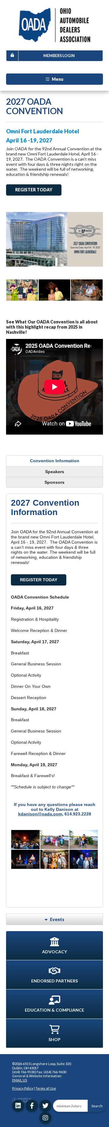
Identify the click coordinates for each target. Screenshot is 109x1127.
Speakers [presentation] (54, 471)
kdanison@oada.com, (40, 813)
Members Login (59, 55)
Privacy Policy (22, 1088)
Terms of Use (45, 1088)
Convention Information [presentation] (54, 460)
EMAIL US (19, 1080)
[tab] (54, 460)
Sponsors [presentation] (54, 482)
